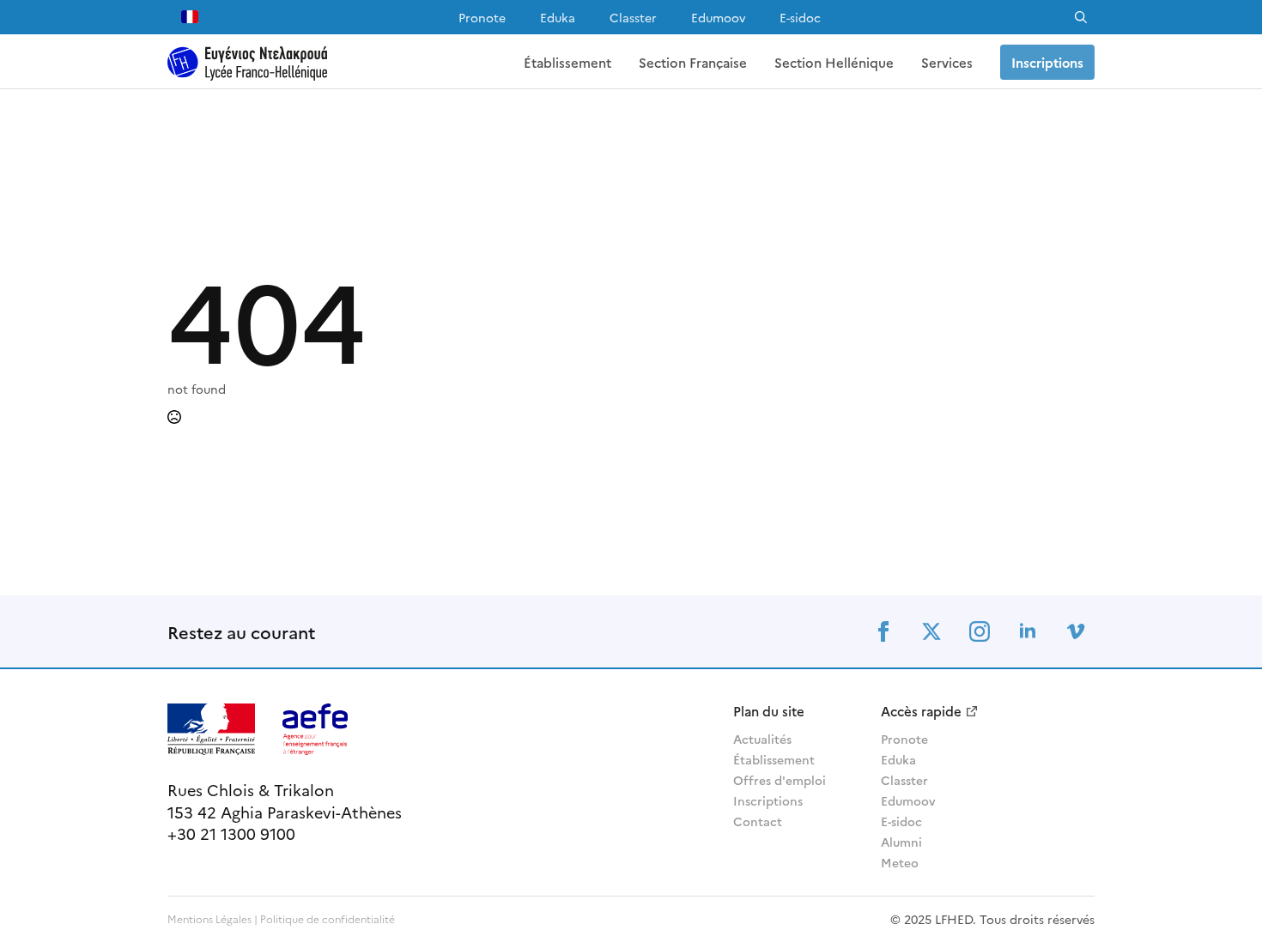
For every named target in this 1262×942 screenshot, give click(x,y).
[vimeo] (1076, 631)
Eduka (557, 17)
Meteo (900, 862)
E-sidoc (800, 17)
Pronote (482, 17)
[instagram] (979, 631)
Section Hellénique (834, 62)
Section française (693, 62)
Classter (633, 17)
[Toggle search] (1081, 17)
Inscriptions (768, 800)
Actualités (762, 739)
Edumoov (718, 17)
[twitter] (931, 631)
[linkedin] (1028, 631)
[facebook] (883, 631)
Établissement (567, 62)
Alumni (901, 842)
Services (947, 62)
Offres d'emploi (779, 780)
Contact (757, 821)
